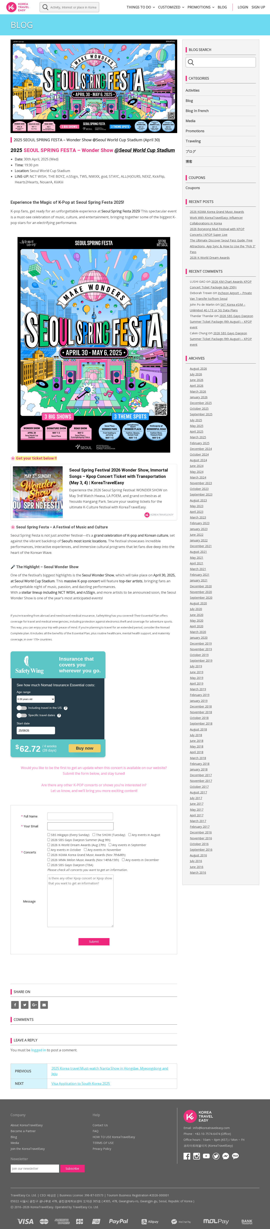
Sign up (258, 7)
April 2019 (196, 683)
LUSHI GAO (197, 282)
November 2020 (201, 592)
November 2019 (201, 649)
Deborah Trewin (201, 293)
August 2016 (198, 855)
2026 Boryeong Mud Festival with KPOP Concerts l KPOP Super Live (217, 232)
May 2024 (196, 472)
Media (190, 121)
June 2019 (196, 672)
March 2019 (198, 689)
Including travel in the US (45, 707)
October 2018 (199, 718)
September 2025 (201, 414)
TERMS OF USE (103, 1143)
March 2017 (198, 821)
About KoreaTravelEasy (27, 1125)
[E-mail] (44, 1005)
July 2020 (196, 609)
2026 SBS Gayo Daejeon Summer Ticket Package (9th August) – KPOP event (221, 321)
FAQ (96, 1131)
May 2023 (196, 506)
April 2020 (196, 626)
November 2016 (201, 838)
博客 (189, 161)
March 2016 (198, 872)
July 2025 (196, 420)
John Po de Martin (202, 305)
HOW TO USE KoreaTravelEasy (114, 1137)
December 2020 (201, 586)
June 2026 (196, 380)
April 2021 (196, 563)
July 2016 (196, 861)
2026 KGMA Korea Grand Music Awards (217, 212)
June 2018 (196, 741)
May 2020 (196, 620)
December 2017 (201, 775)
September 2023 (201, 494)
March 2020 (198, 632)
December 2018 (201, 706)
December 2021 (201, 546)
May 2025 (196, 426)
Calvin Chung (198, 333)
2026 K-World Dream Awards (210, 258)
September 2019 (201, 660)
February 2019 (199, 695)
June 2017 (196, 804)
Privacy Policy (102, 1149)
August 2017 (198, 792)
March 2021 (198, 569)
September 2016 (201, 850)
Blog (222, 7)
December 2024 (201, 449)
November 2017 (201, 781)
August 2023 (198, 500)
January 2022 (199, 540)
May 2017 (196, 810)
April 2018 (196, 752)
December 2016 (201, 832)
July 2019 (196, 666)
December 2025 (201, 403)
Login (243, 7)
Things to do (139, 7)
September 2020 (201, 598)
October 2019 (199, 655)
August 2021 (198, 552)
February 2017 (199, 827)
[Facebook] (15, 1005)
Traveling (193, 141)
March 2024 (198, 477)
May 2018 (196, 746)
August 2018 (198, 729)
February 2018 (199, 764)
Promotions (199, 7)
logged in (38, 1050)
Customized (169, 7)
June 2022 (196, 535)
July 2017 (196, 798)
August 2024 (198, 460)
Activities (193, 90)
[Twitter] (24, 1005)
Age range (24, 692)
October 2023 (199, 489)
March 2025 (198, 437)
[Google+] (34, 1005)
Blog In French (197, 110)
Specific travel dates (41, 715)
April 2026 (196, 386)
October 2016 (199, 844)
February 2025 (199, 443)
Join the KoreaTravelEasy (28, 1149)
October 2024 (199, 454)
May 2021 (196, 558)
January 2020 (199, 638)
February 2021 (199, 575)
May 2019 (196, 678)
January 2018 (199, 769)
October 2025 (199, 409)
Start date (23, 723)
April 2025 (196, 431)
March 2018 (198, 758)
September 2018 (201, 723)
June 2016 (196, 867)
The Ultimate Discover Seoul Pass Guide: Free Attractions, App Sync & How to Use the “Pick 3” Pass (222, 246)
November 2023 (201, 483)
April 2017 (196, 815)
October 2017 (199, 787)
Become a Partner (23, 1131)
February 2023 (199, 523)
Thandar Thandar (201, 316)
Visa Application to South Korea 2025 (80, 1083)
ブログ (191, 151)
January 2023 (199, 529)
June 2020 (196, 615)
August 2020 (198, 603)
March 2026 (198, 391)
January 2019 (199, 701)
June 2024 (196, 466)
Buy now (84, 748)
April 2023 (196, 512)
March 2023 (198, 517)
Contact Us (100, 1125)
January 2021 (199, 580)
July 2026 (196, 374)
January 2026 (199, 397)
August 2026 (198, 369)
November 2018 (201, 712)
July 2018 (196, 735)
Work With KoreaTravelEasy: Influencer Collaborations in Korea (216, 220)
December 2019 (201, 643)
